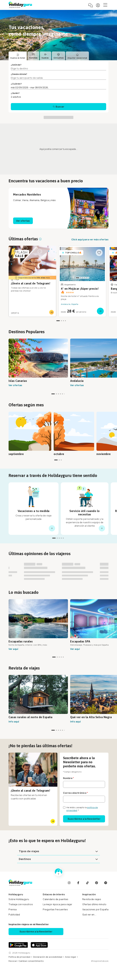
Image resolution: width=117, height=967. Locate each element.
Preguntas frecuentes (55, 910)
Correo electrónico (74, 794)
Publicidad (14, 916)
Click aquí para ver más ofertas (90, 239)
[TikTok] (87, 884)
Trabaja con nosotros (21, 905)
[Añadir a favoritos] (99, 253)
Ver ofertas (23, 221)
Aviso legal (70, 958)
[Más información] (40, 239)
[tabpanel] (58, 86)
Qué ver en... (89, 916)
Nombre (67, 779)
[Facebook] (78, 884)
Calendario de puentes (55, 900)
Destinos (25, 860)
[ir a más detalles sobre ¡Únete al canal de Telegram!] (32, 281)
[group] (61, 281)
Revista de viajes (91, 900)
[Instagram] (69, 884)
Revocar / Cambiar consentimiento (26, 962)
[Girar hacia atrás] (52, 528)
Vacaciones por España (95, 910)
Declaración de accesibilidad (47, 958)
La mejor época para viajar (57, 905)
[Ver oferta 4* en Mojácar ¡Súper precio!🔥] (82, 281)
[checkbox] (64, 809)
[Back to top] (58, 874)
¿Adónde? (16, 64)
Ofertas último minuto (94, 905)
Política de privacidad (19, 958)
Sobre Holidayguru (19, 900)
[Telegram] (105, 884)
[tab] (18, 56)
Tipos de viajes (29, 852)
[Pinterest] (96, 884)
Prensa (13, 910)
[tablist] (49, 56)
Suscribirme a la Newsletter (84, 820)
